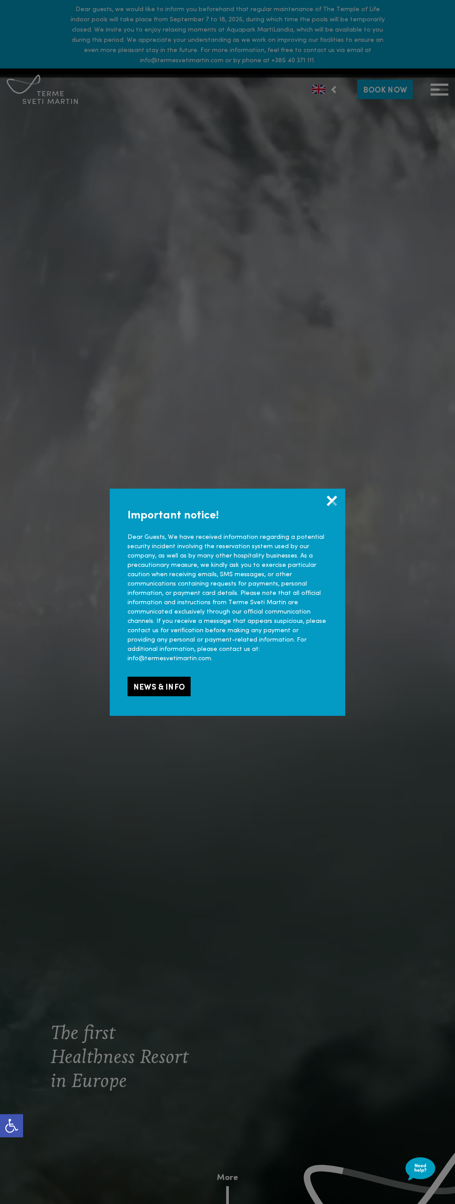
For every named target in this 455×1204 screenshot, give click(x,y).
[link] (11, 1125)
